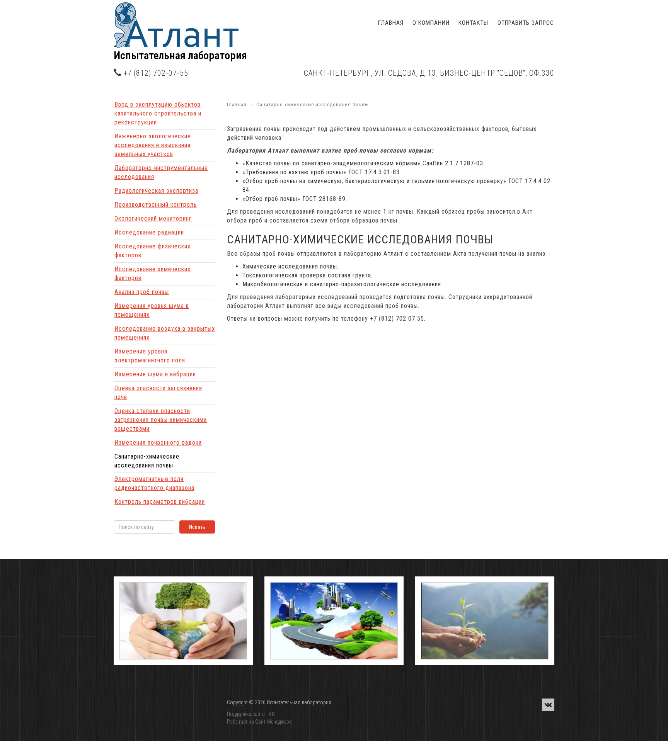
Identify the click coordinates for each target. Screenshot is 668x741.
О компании (430, 22)
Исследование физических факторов (152, 251)
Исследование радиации (149, 232)
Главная (390, 22)
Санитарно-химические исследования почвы (146, 461)
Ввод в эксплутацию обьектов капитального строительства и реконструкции (157, 113)
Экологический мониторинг (153, 218)
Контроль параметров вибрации (159, 501)
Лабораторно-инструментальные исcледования (161, 172)
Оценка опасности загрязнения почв (158, 392)
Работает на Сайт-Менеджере (259, 722)
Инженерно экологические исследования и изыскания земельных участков (152, 145)
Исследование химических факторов (152, 273)
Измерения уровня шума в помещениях (151, 310)
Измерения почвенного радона (158, 442)
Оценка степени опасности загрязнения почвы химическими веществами (160, 419)
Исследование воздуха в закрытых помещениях (164, 333)
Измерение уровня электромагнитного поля (149, 356)
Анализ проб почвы (141, 292)
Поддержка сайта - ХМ (251, 714)
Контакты (473, 22)
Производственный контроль (155, 204)
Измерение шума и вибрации (155, 374)
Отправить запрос (526, 22)
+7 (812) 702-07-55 (156, 73)
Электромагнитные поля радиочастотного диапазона (154, 483)
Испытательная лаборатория (180, 55)
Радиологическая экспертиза (156, 190)
